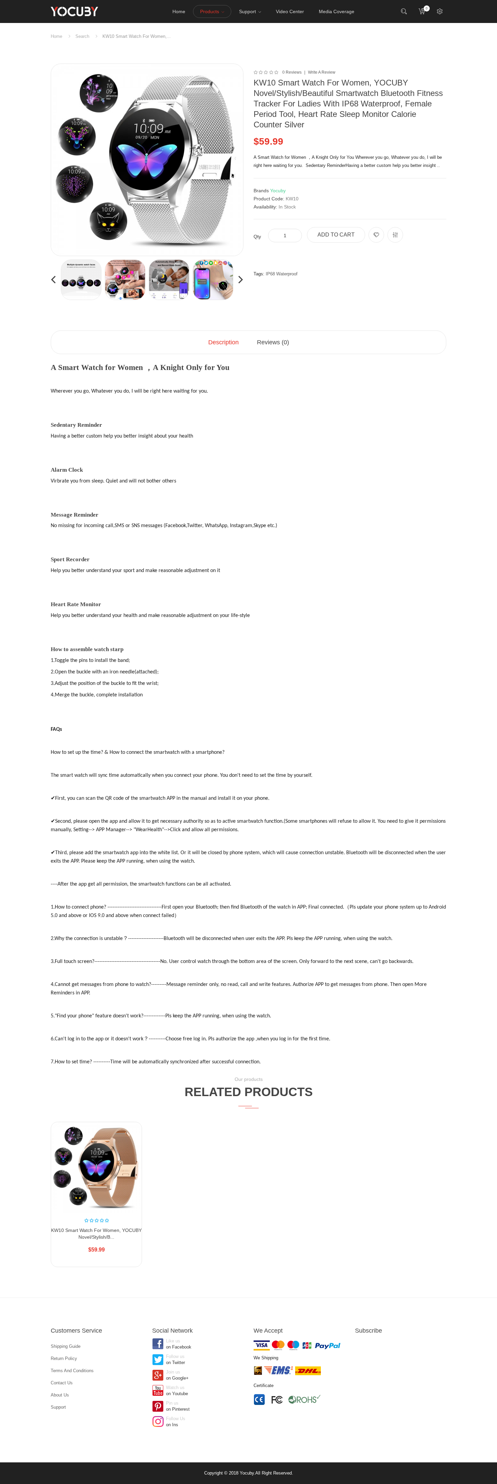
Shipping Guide (65, 1346)
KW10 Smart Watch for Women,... (136, 36)
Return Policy (64, 1358)
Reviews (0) (273, 342)
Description (223, 342)
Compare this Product (395, 235)
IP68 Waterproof (282, 273)
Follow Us (175, 1421)
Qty (257, 236)
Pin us (178, 1406)
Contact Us (62, 1382)
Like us (178, 1344)
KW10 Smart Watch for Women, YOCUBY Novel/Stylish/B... (96, 1234)
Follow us (175, 1359)
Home (56, 36)
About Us (60, 1395)
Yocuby (278, 190)
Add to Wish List (376, 235)
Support (58, 1407)
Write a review (321, 72)
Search (82, 36)
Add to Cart (336, 235)
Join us (177, 1375)
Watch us (177, 1390)
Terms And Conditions (72, 1370)
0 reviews (292, 72)
